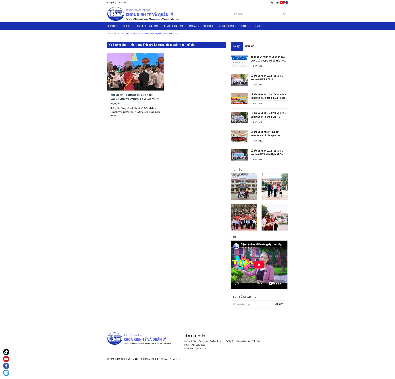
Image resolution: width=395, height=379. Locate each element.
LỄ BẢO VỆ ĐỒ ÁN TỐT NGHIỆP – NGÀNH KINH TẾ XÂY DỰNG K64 (265, 134)
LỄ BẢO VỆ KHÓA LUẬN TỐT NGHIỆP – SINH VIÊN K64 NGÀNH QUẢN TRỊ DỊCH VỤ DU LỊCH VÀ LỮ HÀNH (269, 96)
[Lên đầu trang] (390, 364)
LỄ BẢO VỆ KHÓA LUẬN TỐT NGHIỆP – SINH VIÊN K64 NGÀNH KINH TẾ (268, 115)
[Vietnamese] (282, 2)
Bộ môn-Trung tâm (173, 26)
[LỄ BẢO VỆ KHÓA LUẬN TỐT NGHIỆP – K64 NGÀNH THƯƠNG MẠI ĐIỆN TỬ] (239, 155)
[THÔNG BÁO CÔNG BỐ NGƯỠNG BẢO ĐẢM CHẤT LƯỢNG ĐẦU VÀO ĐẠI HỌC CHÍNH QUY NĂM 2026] (239, 61)
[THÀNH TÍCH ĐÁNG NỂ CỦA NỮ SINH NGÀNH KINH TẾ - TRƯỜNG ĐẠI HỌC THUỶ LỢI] (135, 72)
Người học (208, 26)
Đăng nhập (111, 2)
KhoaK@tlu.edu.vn (198, 348)
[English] (286, 2)
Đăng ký (122, 2)
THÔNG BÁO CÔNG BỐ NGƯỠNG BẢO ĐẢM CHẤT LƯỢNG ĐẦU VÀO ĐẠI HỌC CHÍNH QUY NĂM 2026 (268, 59)
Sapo (178, 359)
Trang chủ (112, 26)
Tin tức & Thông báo (147, 26)
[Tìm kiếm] (284, 14)
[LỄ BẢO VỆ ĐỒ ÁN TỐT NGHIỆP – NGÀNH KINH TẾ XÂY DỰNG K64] (239, 136)
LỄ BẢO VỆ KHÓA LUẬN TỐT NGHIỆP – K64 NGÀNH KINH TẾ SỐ (268, 78)
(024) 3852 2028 (198, 345)
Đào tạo (193, 26)
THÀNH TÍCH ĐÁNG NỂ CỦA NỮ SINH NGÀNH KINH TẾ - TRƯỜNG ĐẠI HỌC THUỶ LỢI (134, 99)
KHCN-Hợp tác (226, 26)
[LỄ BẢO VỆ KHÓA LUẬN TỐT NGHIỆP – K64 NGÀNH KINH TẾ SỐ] (239, 80)
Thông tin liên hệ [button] (194, 335)
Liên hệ (257, 26)
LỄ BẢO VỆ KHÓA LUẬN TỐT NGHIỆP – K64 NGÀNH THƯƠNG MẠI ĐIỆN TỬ (268, 153)
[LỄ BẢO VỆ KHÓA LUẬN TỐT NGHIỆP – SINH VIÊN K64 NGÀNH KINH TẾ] (239, 117)
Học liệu (244, 26)
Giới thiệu (127, 26)
